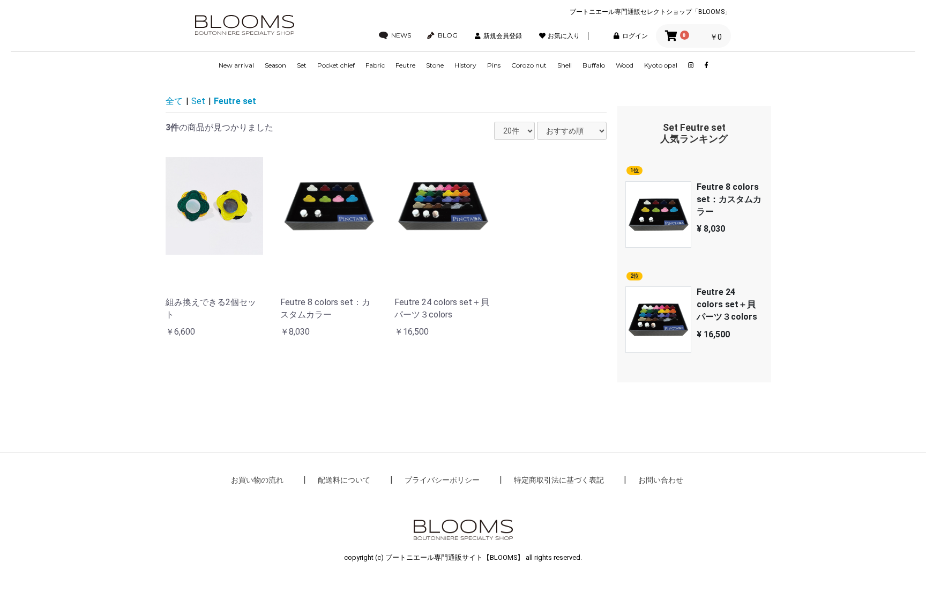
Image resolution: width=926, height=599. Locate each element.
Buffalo (594, 65)
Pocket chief (336, 65)
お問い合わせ (660, 480)
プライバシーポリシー (442, 480)
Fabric (375, 65)
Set (302, 65)
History (465, 65)
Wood (624, 65)
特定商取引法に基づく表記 (559, 480)
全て (174, 101)
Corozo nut (529, 65)
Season (275, 65)
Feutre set (235, 101)
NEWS (401, 35)
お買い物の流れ (257, 480)
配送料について (344, 480)
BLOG (448, 35)
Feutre (405, 65)
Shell (564, 65)
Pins (494, 65)
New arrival (236, 65)
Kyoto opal (660, 65)
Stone (435, 65)
